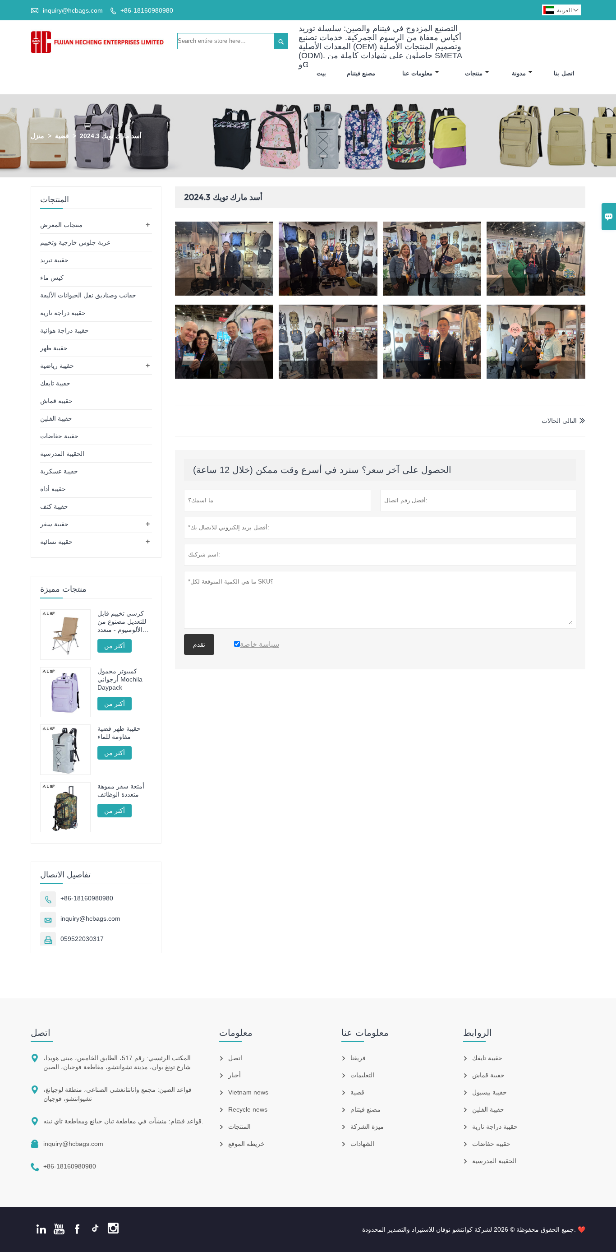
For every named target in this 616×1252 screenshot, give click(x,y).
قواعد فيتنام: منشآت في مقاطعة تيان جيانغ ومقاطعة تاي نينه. (123, 1121)
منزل (37, 135)
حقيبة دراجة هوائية (64, 330)
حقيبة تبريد (54, 260)
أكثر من (114, 645)
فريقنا (358, 1058)
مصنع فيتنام (361, 73)
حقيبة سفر (54, 524)
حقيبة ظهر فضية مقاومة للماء (119, 732)
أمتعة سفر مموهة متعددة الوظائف (120, 790)
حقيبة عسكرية (59, 471)
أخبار (234, 1075)
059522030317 (82, 938)
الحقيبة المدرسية (62, 453)
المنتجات (239, 1126)
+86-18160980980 (146, 10)
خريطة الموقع (246, 1143)
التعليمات (362, 1075)
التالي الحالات (559, 420)
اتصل (41, 1033)
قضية (62, 135)
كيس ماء (52, 277)
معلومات (236, 1033)
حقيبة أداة (53, 488)
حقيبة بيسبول (489, 1092)
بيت (321, 73)
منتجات (474, 73)
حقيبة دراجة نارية (63, 312)
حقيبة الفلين (56, 418)
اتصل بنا (564, 73)
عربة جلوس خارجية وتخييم (75, 242)
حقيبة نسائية (56, 541)
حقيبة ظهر (54, 348)
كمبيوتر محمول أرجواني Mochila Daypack (120, 679)
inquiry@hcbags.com (73, 10)
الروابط (477, 1033)
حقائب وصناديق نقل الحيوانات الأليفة (88, 295)
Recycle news (247, 1109)
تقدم (199, 644)
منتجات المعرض (61, 224)
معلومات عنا (417, 73)
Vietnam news (248, 1092)
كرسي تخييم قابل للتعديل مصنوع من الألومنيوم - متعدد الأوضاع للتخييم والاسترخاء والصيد (121, 622)
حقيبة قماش (56, 400)
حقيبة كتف (54, 506)
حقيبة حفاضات (59, 436)
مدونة (519, 73)
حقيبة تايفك (55, 383)
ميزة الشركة (367, 1126)
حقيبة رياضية (57, 365)
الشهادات (362, 1143)
